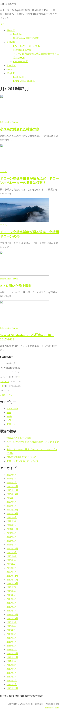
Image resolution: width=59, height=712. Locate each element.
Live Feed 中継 (20, 61)
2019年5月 (12, 595)
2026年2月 (12, 482)
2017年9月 (12, 661)
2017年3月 (12, 676)
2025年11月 (12, 490)
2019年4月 (12, 599)
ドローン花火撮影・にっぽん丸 (23, 461)
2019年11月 (12, 579)
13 (4, 381)
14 (7, 381)
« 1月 (2, 395)
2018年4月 (12, 641)
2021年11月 (12, 529)
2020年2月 (12, 568)
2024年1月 (12, 498)
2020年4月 (12, 564)
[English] (11, 73)
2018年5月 (12, 638)
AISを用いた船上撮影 (16, 285)
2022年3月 (12, 521)
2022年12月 (12, 509)
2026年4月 (12, 478)
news (15, 122)
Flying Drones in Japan (24, 80)
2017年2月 (12, 680)
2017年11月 (12, 657)
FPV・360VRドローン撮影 (26, 46)
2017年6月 (12, 669)
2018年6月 (12, 634)
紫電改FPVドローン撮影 (19, 437)
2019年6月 (12, 591)
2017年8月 (12, 665)
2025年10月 (12, 494)
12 (1, 381)
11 (19, 377)
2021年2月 (12, 540)
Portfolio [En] (19, 77)
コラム (3, 171)
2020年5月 (12, 560)
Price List (11, 65)
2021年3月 (12, 537)
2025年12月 (12, 486)
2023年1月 (12, 505)
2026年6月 (12, 474)
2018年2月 (12, 645)
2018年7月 (12, 630)
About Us (11, 30)
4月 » (9, 395)
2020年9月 (12, 552)
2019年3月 (12, 603)
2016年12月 (12, 688)
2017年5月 (12, 672)
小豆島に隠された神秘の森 (19, 129)
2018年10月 (12, 618)
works (9, 416)
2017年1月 (12, 684)
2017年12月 (12, 653)
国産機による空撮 (22, 49)
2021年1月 (12, 544)
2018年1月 (12, 649)
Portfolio (17, 34)
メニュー (4, 24)
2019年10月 (12, 583)
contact (10, 69)
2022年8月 (12, 517)
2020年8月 (12, 556)
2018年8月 (12, 626)
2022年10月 (12, 513)
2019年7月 (12, 587)
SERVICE (11, 42)
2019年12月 (12, 575)
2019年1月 (12, 610)
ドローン (11, 424)
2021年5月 (12, 533)
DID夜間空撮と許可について (21, 457)
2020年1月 (12, 572)
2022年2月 (12, 525)
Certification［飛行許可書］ (27, 38)
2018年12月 (12, 614)
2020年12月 (12, 548)
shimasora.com (52, 707)
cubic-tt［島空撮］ (9, 4)
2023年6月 (12, 502)
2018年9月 (12, 622)
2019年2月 (12, 606)
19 (1, 386)
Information (5, 122)
